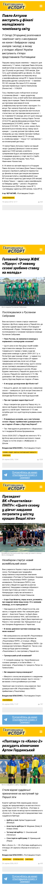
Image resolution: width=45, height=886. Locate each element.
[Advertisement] (22, 227)
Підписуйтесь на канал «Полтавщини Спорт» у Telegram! (24, 475)
